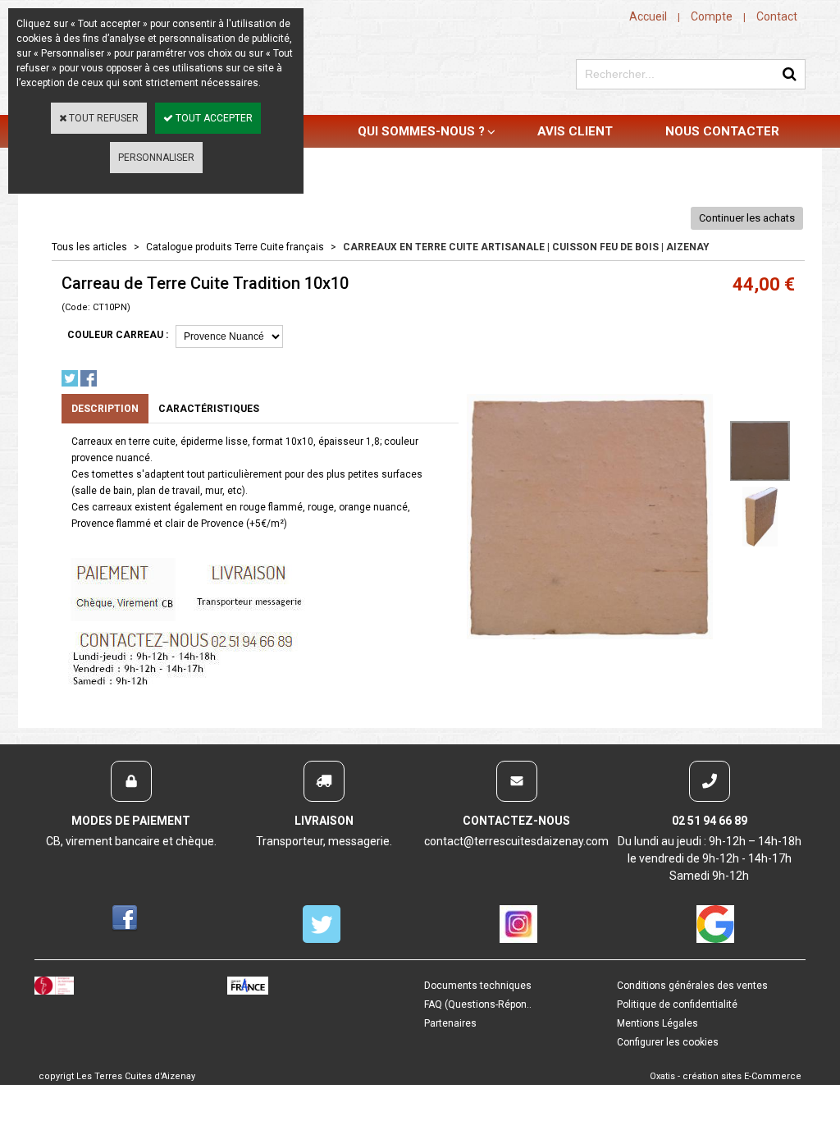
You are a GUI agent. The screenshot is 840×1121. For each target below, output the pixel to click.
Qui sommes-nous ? (421, 131)
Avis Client (575, 131)
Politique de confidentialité (677, 1004)
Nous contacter (722, 131)
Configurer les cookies (668, 1042)
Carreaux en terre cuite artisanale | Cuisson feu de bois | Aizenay (526, 247)
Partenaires (450, 1023)
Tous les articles (89, 247)
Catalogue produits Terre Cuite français (235, 247)
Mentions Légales (657, 1023)
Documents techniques (478, 985)
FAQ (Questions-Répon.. (478, 1004)
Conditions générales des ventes (692, 985)
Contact (776, 16)
